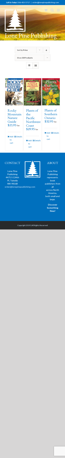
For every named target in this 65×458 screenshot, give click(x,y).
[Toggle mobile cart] (45, 10)
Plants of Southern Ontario (50, 114)
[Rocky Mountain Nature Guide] (14, 91)
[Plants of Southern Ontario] (51, 91)
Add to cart (11, 139)
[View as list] (35, 65)
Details (18, 136)
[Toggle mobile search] (52, 10)
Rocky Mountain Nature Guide (14, 116)
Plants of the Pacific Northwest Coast (33, 118)
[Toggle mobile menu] (58, 10)
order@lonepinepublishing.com (45, 2)
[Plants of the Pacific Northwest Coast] (32, 91)
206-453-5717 (24, 2)
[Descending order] (46, 50)
